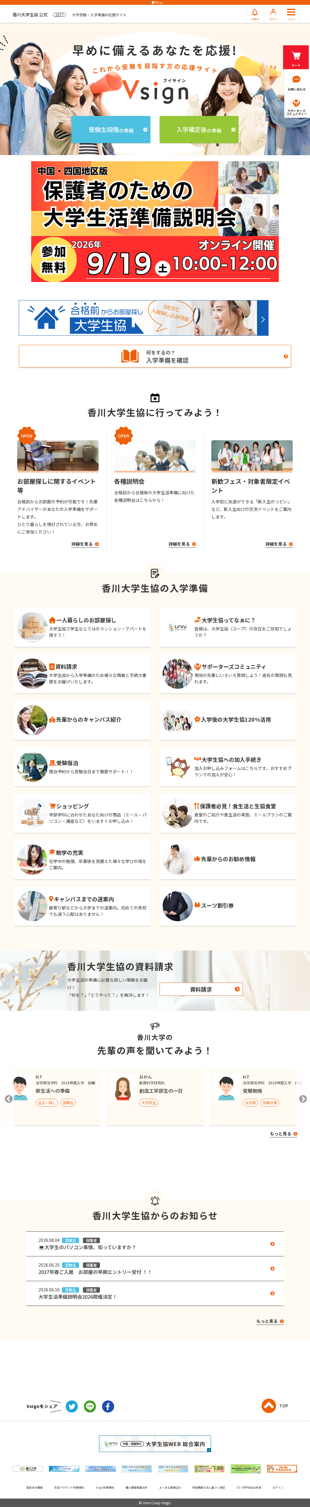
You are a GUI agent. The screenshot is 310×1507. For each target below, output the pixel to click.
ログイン (278, 1487)
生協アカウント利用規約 (69, 1487)
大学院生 (148, 1102)
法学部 (250, 1102)
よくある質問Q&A (170, 1487)
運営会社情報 (34, 1487)
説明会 (68, 1102)
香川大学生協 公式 (70, 14)
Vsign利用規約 (105, 1487)
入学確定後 (198, 129)
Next (302, 1097)
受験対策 (269, 1102)
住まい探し (47, 1102)
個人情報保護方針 (136, 1487)
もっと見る (281, 1133)
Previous (8, 1097)
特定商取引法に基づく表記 (208, 1487)
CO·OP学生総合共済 (249, 1487)
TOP (283, 1406)
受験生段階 (111, 129)
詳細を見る (82, 544)
